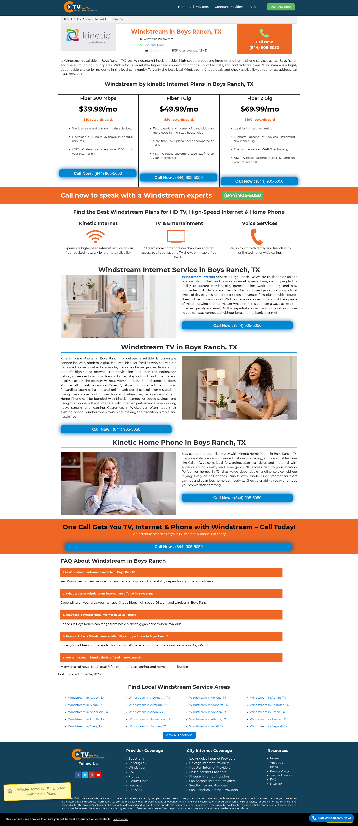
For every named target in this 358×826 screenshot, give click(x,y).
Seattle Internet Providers (208, 785)
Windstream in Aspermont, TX (150, 719)
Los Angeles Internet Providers (212, 758)
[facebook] (78, 775)
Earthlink (135, 790)
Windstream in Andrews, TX (148, 712)
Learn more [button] (120, 819)
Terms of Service (281, 775)
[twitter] (85, 775)
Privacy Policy (279, 771)
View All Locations (179, 735)
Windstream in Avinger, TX (147, 726)
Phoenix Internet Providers (209, 776)
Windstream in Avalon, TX (268, 719)
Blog (252, 7)
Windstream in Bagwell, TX (269, 726)
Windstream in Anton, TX (267, 712)
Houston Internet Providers (209, 767)
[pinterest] (92, 775)
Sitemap (276, 783)
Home (182, 7)
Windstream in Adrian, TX (268, 697)
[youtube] (98, 775)
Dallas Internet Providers (207, 772)
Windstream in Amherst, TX (208, 705)
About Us (276, 762)
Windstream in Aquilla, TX (86, 719)
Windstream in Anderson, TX (88, 712)
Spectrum (136, 758)
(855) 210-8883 (280, 7)
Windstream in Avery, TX (85, 726)
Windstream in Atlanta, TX (207, 719)
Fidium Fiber (138, 781)
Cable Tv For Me (75, 19)
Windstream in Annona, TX (208, 712)
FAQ (273, 779)
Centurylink (137, 763)
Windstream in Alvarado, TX (148, 705)
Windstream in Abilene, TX (207, 697)
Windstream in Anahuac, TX (269, 705)
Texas (108, 19)
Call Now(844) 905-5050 (264, 45)
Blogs (274, 767)
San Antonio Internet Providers (212, 781)
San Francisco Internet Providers (213, 790)
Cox (131, 772)
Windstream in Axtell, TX (206, 726)
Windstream (95, 19)
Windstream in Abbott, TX (86, 697)
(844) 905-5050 (153, 44)
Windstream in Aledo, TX (85, 705)
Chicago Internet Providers (209, 763)
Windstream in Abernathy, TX (149, 697)
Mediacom (137, 785)
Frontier (135, 776)
